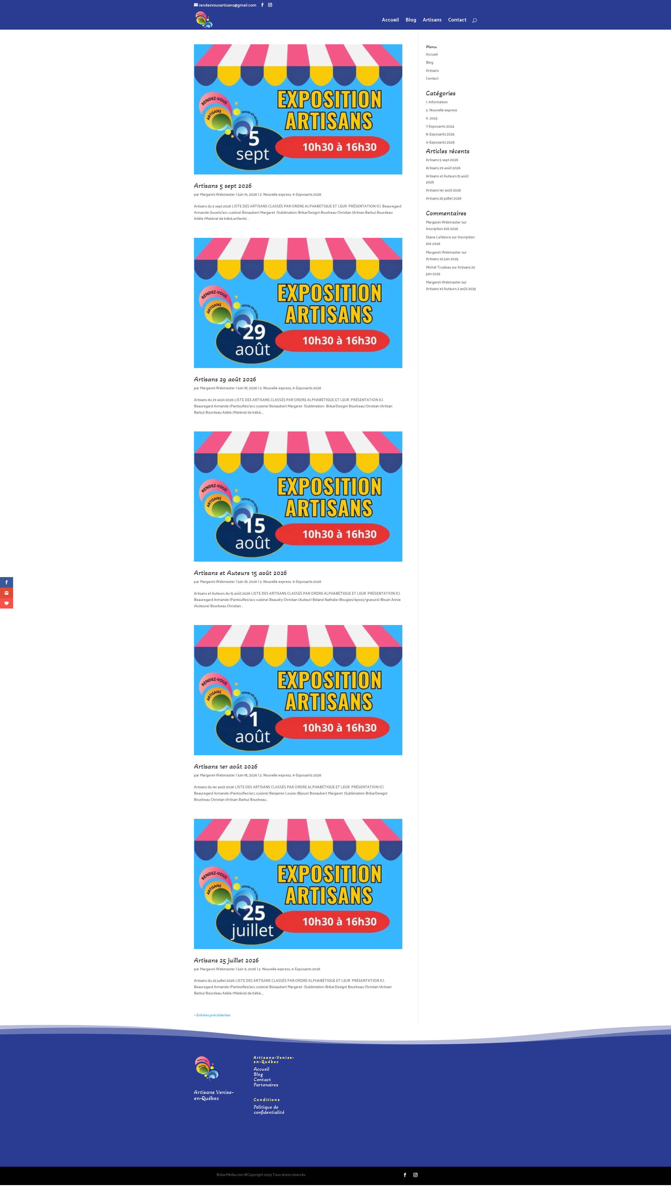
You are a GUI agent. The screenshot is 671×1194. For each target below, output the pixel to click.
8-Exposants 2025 (440, 135)
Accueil (390, 21)
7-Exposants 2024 (440, 127)
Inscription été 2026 (442, 229)
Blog (410, 21)
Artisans (432, 21)
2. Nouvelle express (275, 195)
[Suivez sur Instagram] (415, 1175)
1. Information (437, 102)
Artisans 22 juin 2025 (442, 259)
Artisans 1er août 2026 (226, 766)
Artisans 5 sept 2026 (223, 186)
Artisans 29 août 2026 (225, 379)
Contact (457, 21)
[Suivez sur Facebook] (405, 1175)
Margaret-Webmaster (217, 195)
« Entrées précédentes (212, 1015)
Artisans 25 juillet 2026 (226, 960)
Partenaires (266, 1085)
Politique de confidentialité (269, 1109)
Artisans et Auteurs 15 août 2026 (240, 573)
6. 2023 (431, 119)
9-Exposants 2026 (307, 195)
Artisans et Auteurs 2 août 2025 (451, 289)
